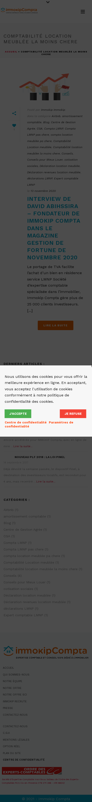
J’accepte (18, 413)
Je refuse (73, 413)
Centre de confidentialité (26, 422)
